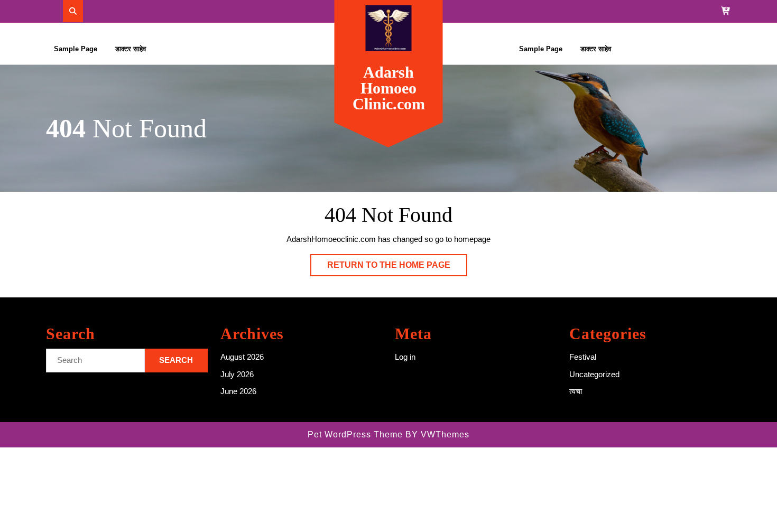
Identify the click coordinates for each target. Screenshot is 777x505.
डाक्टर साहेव (130, 49)
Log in (405, 356)
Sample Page (75, 49)
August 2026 (242, 356)
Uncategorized (594, 374)
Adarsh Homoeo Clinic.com (389, 88)
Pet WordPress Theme (355, 434)
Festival (582, 356)
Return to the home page (397, 268)
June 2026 (238, 391)
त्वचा (575, 391)
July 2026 (237, 374)
